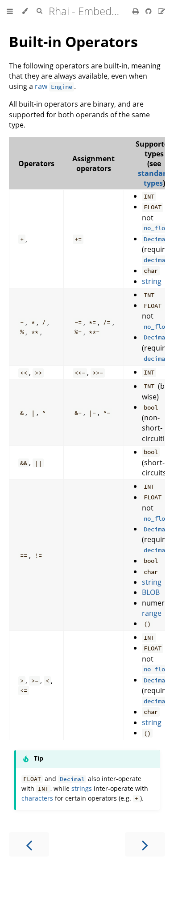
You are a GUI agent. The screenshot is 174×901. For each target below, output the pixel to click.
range (152, 613)
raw (53, 86)
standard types (154, 178)
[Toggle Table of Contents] (9, 11)
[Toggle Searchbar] (39, 11)
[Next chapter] (145, 844)
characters (37, 798)
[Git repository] (149, 11)
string (152, 281)
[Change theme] (24, 11)
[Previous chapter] (29, 844)
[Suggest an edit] (161, 11)
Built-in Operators (73, 41)
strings (81, 788)
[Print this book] (136, 11)
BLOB (151, 592)
